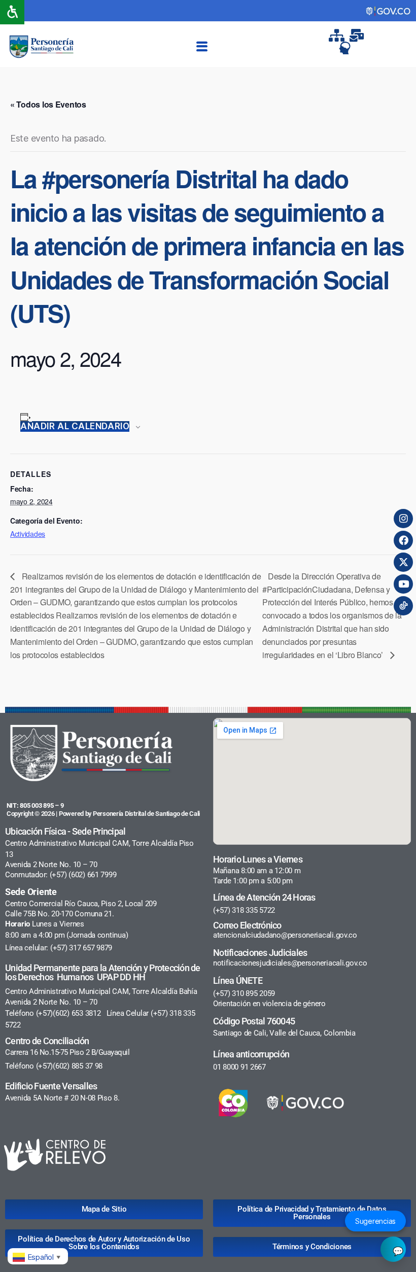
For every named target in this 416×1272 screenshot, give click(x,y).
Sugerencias (375, 1221)
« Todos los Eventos (48, 104)
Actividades (27, 534)
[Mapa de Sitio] (337, 35)
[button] (201, 46)
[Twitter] (403, 562)
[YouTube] (403, 584)
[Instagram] (403, 518)
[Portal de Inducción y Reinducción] (347, 48)
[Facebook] (403, 540)
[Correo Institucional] (358, 35)
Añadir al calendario (74, 426)
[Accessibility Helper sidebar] (12, 12)
